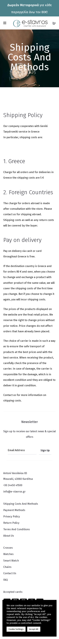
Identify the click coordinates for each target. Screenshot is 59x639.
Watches (8, 554)
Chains (7, 567)
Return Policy (11, 522)
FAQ (5, 579)
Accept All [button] (33, 629)
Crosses (8, 547)
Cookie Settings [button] (16, 629)
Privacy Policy (11, 516)
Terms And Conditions (16, 529)
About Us (8, 535)
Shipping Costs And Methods (20, 503)
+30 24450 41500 (12, 485)
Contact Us (9, 573)
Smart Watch (11, 560)
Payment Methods (14, 510)
